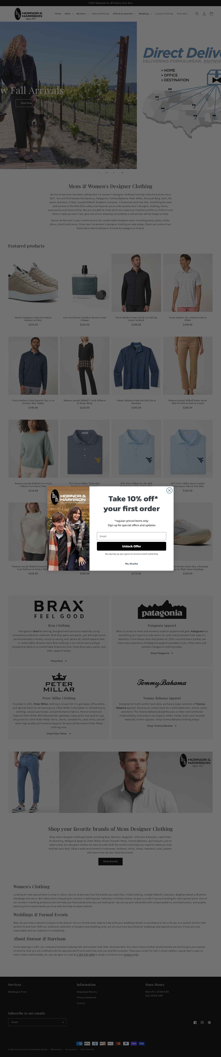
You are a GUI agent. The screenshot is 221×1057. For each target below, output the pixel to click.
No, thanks (131, 563)
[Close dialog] (169, 490)
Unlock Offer (131, 546)
